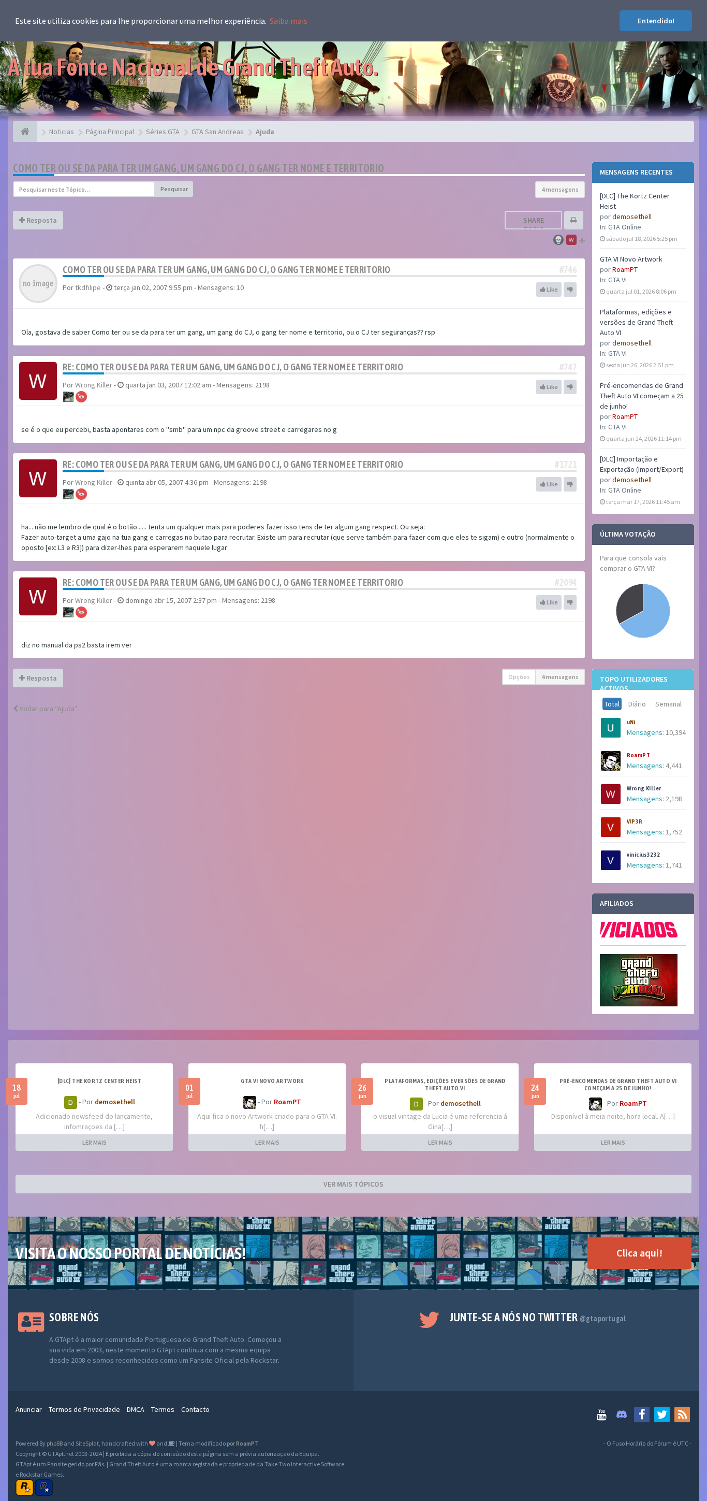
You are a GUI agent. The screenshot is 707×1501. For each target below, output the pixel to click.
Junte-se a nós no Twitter (538, 1317)
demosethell (632, 216)
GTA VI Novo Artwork (631, 259)
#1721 (566, 464)
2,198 (674, 798)
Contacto (195, 1409)
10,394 (676, 732)
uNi (631, 722)
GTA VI (617, 279)
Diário (637, 704)
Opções (519, 677)
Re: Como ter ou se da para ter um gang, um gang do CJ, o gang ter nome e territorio (233, 367)
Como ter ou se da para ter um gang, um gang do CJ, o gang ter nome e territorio (199, 168)
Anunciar (29, 1409)
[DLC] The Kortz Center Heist (99, 1081)
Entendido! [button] (656, 20)
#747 (568, 367)
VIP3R (635, 821)
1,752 (674, 831)
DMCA (135, 1409)
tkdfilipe (88, 287)
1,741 (674, 865)
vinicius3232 (643, 854)
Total (612, 704)
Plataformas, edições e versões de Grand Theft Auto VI (636, 322)
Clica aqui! (639, 1252)
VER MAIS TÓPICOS (353, 1184)
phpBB (55, 1443)
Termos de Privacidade (84, 1409)
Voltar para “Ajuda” (48, 708)
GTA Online (624, 227)
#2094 (566, 582)
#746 (568, 269)
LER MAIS (94, 1142)
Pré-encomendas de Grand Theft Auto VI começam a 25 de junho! (642, 396)
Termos (162, 1409)
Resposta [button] (41, 220)
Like (552, 289)
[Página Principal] (25, 131)
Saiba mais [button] (288, 21)
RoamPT (625, 269)
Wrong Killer (644, 788)
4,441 (674, 765)
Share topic (533, 224)
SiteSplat (87, 1443)
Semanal (668, 704)
